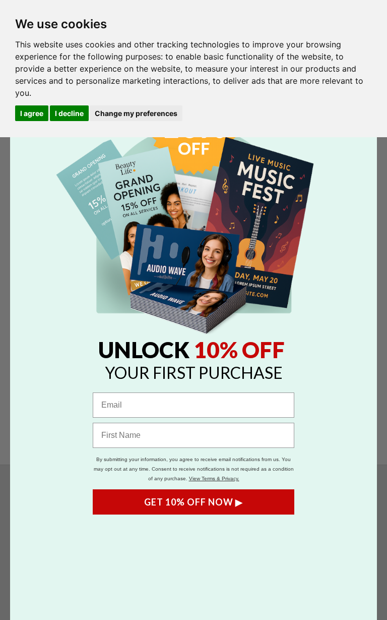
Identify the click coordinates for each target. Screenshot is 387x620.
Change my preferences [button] (136, 113)
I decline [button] (69, 113)
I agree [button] (31, 113)
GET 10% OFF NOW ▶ (193, 502)
